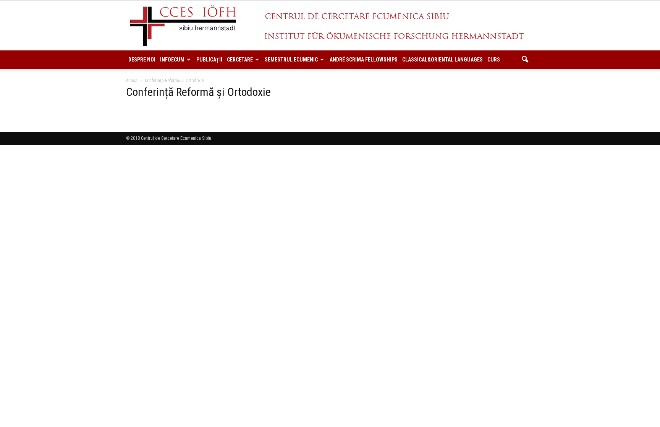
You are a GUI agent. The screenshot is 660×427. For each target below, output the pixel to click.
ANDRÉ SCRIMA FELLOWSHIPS (364, 60)
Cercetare (240, 60)
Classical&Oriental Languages (442, 60)
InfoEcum (172, 60)
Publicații (209, 60)
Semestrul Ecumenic (291, 60)
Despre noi (141, 60)
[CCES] (330, 26)
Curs (493, 60)
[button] (525, 59)
